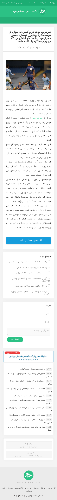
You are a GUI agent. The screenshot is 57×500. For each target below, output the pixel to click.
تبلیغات (43, 2)
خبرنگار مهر (38, 118)
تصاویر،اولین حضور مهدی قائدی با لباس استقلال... (26, 415)
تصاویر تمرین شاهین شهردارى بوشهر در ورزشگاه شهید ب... (30, 375)
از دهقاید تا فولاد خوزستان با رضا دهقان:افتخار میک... (31, 382)
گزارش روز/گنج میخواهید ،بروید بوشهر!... (29, 396)
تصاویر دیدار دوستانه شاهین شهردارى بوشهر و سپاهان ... (31, 402)
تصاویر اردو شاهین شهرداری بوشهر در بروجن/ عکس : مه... (31, 421)
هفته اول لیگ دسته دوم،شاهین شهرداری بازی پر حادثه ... (30, 428)
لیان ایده (17, 495)
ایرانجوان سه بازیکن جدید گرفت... (32, 369)
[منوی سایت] (28, 20)
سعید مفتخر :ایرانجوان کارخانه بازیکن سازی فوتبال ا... (29, 409)
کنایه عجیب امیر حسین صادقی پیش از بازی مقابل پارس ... (29, 390)
